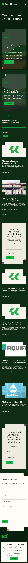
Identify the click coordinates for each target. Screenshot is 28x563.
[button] (4, 419)
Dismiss (14, 558)
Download (10, 257)
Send (5, 521)
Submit (9, 462)
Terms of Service (9, 516)
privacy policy (10, 555)
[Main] (25, 4)
